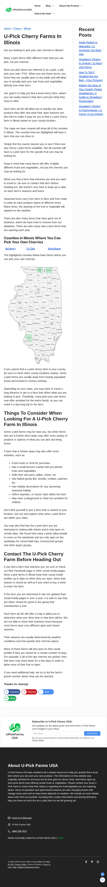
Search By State (42, 13)
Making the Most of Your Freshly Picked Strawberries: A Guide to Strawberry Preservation (90, 93)
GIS (12, 864)
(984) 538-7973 (19, 831)
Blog (48, 6)
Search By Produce (69, 6)
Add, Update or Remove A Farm (26, 867)
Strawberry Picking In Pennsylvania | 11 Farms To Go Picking (91, 110)
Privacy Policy (20, 864)
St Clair (30, 248)
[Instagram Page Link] (98, 861)
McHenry (10, 248)
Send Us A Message (22, 818)
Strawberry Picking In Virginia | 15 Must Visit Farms (90, 63)
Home (37, 6)
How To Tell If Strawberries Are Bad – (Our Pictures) (91, 76)
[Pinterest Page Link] (92, 861)
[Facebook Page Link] (86, 861)
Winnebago (54, 248)
